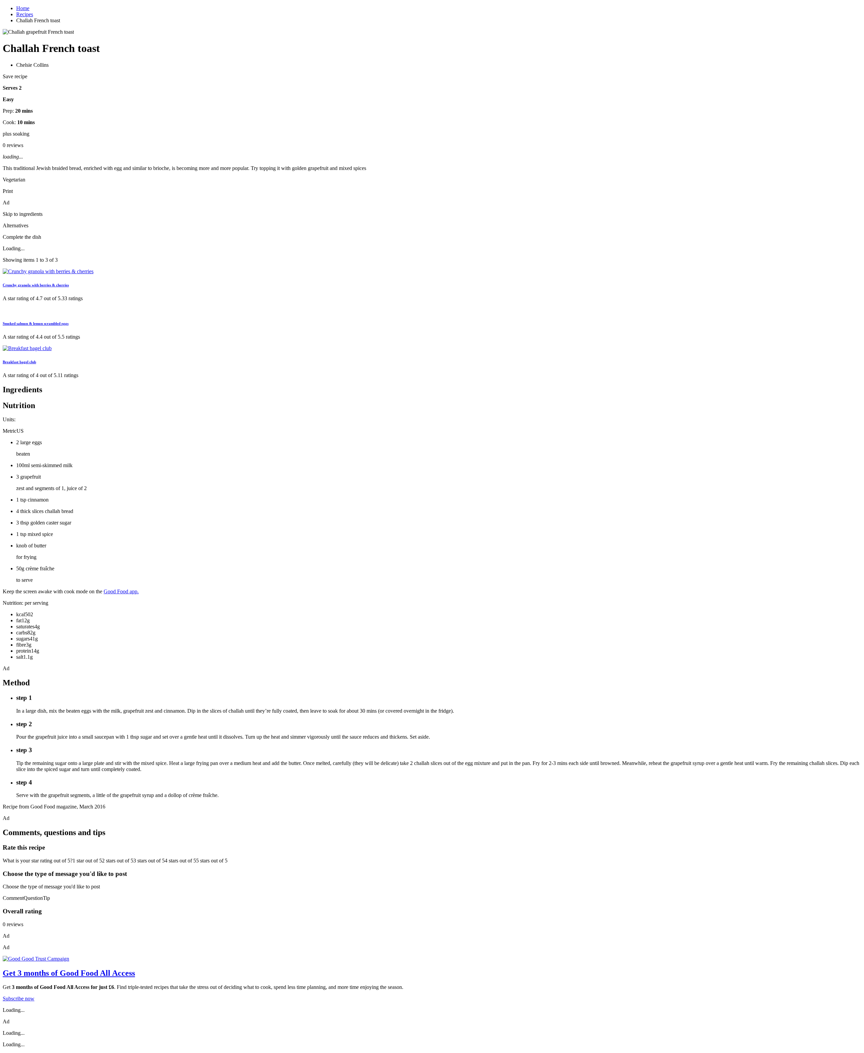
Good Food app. (121, 591)
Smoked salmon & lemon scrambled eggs (36, 323)
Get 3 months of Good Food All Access (69, 973)
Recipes (24, 14)
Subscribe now (18, 998)
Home (22, 8)
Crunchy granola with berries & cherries (36, 285)
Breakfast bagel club (19, 362)
